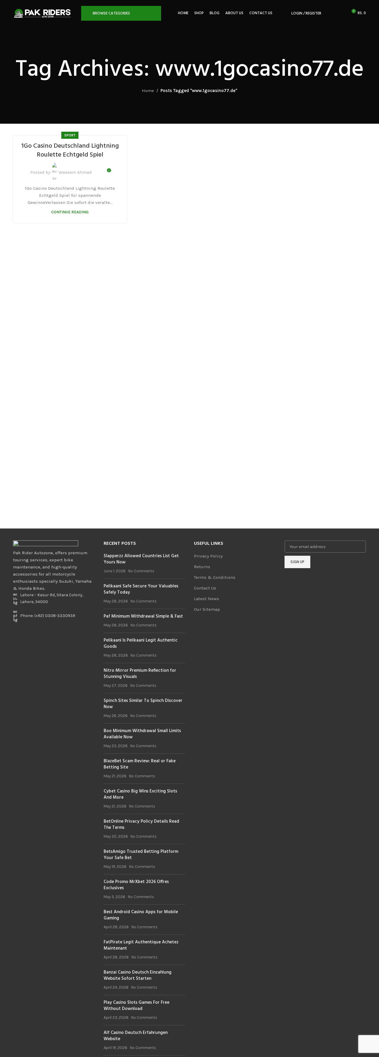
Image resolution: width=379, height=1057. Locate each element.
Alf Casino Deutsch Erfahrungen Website (136, 1036)
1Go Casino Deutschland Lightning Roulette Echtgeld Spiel (70, 150)
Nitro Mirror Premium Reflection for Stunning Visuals (140, 673)
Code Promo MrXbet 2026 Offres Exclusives (136, 885)
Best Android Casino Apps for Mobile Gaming (141, 915)
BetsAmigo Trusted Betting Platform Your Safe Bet (141, 854)
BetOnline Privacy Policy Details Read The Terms (141, 824)
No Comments (141, 571)
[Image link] (45, 544)
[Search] (329, 13)
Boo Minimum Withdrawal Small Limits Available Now (142, 734)
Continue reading (70, 212)
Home (148, 90)
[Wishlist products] (340, 13)
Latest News (206, 598)
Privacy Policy (208, 556)
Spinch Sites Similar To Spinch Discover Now (143, 703)
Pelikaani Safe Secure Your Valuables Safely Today (141, 589)
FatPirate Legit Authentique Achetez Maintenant (141, 945)
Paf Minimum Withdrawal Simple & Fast (143, 616)
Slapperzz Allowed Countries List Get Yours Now (141, 559)
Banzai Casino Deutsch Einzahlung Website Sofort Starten (137, 975)
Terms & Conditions (214, 577)
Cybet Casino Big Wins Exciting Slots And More (140, 794)
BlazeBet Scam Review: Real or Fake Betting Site (140, 764)
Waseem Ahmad (75, 172)
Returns (202, 566)
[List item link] (54, 616)
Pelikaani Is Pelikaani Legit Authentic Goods (141, 643)
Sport (70, 135)
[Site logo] (44, 13)
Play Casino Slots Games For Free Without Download (136, 1005)
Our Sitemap (207, 609)
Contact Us (205, 588)
